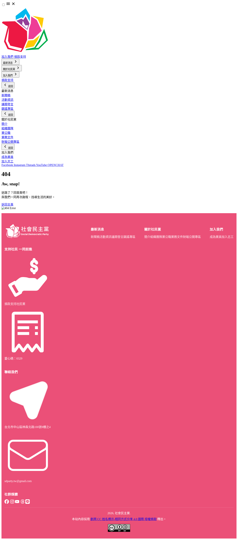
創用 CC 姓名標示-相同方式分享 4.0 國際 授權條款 (124, 519)
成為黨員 (7, 157)
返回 (10, 86)
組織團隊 (7, 128)
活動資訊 (7, 99)
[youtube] (17, 502)
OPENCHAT (56, 165)
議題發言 (7, 104)
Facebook (7, 165)
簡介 (4, 124)
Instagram (20, 165)
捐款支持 (20, 56)
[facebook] (6, 502)
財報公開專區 (10, 141)
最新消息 (8, 62)
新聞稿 (5, 95)
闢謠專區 (7, 108)
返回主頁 (7, 204)
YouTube (42, 165)
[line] (27, 502)
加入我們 (7, 56)
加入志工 (7, 161)
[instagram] (12, 502)
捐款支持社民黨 (14, 303)
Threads (31, 165)
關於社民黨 (9, 69)
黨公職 (5, 132)
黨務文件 (7, 137)
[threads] (22, 502)
